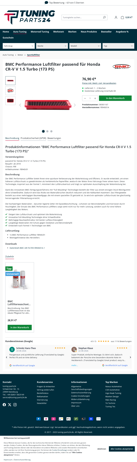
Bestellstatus (42, 393)
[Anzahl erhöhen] (95, 98)
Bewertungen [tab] (54, 138)
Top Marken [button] (111, 382)
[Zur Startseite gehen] (29, 17)
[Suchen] (104, 17)
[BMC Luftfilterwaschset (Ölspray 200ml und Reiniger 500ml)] (20, 279)
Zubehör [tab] (9, 256)
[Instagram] (15, 404)
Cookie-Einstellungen (60, 450)
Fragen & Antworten (46, 386)
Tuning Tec (110, 406)
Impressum (76, 402)
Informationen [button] (79, 382)
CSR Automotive (112, 390)
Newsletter (42, 403)
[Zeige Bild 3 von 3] (51, 131)
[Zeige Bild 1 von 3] (43, 131)
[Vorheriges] (20, 105)
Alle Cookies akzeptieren (122, 449)
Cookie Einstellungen (80, 396)
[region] (41, 105)
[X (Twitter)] (9, 404)
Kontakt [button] (7, 382)
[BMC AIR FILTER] (122, 68)
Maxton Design (112, 396)
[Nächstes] (75, 105)
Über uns (75, 406)
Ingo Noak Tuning (113, 393)
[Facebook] (4, 404)
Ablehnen (101, 449)
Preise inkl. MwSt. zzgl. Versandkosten (99, 83)
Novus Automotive (113, 386)
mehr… (74, 365)
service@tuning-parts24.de (15, 397)
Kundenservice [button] (45, 382)
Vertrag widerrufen (45, 390)
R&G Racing (110, 400)
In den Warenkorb (115, 98)
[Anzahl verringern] (85, 98)
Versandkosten (61, 427)
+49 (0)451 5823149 (15, 394)
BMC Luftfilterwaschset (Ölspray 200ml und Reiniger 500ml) (19, 303)
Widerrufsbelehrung (80, 399)
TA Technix (110, 403)
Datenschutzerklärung (81, 392)
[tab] (12, 138)
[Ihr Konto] (116, 17)
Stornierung (42, 400)
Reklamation (42, 396)
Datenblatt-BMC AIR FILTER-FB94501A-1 (27, 248)
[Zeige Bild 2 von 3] (47, 131)
